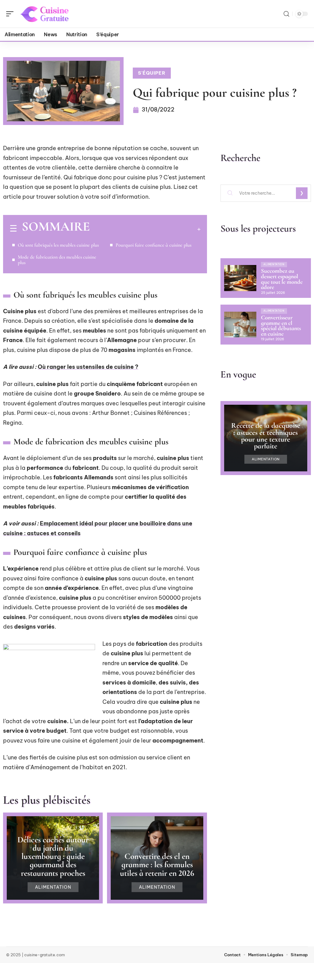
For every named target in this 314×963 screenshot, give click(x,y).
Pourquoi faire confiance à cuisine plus (153, 245)
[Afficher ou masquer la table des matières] (145, 229)
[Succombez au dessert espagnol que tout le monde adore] (240, 278)
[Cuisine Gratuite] (44, 14)
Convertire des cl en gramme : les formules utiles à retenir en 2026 (157, 864)
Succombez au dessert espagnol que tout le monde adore (282, 279)
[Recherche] (286, 14)
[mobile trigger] (11, 14)
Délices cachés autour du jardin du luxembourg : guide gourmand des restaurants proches (53, 856)
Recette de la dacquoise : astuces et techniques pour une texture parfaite (265, 435)
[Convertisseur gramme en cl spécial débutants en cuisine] (240, 324)
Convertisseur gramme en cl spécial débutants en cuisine (281, 325)
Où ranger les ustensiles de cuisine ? (88, 366)
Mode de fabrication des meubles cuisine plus (57, 260)
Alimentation (53, 887)
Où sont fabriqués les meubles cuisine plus (58, 245)
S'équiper (152, 73)
